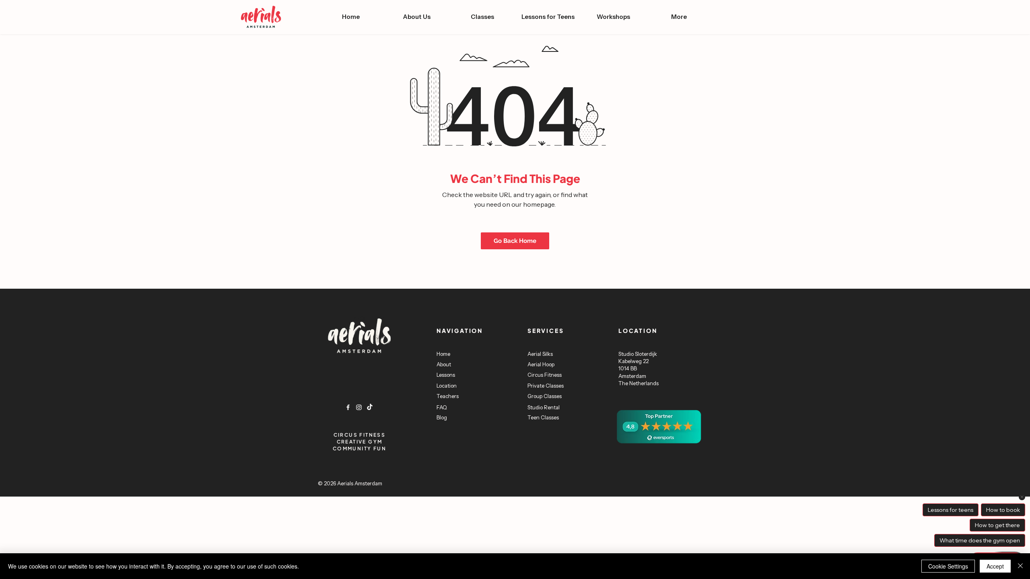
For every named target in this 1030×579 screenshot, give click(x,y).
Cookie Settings (948, 566)
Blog (442, 417)
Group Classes (544, 396)
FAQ (442, 407)
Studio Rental (543, 407)
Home (443, 354)
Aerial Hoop (541, 364)
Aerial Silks (540, 354)
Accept (995, 566)
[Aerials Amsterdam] (348, 407)
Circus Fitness (545, 375)
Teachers (448, 396)
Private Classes (545, 385)
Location (447, 385)
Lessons (446, 375)
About (444, 364)
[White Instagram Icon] (359, 407)
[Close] (1020, 566)
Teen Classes (543, 417)
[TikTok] (369, 407)
